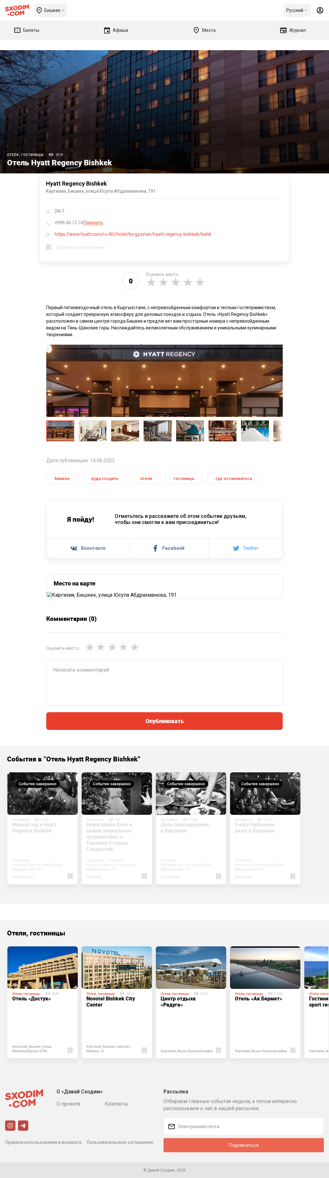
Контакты (116, 1104)
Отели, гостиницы (25, 155)
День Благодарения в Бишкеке (185, 827)
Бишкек (62, 478)
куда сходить (105, 478)
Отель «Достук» (31, 998)
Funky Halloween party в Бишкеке (255, 827)
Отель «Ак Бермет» (258, 998)
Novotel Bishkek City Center (110, 1001)
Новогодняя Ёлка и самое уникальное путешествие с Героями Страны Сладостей (109, 836)
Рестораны (169, 820)
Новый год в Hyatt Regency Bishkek (34, 827)
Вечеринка (21, 820)
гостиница (183, 478)
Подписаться (243, 1145)
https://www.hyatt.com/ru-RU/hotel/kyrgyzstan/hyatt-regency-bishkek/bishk (133, 234)
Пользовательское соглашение (120, 1142)
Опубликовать (165, 721)
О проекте (69, 1104)
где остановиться (234, 478)
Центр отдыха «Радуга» (178, 1001)
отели (146, 478)
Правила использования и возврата (43, 1142)
